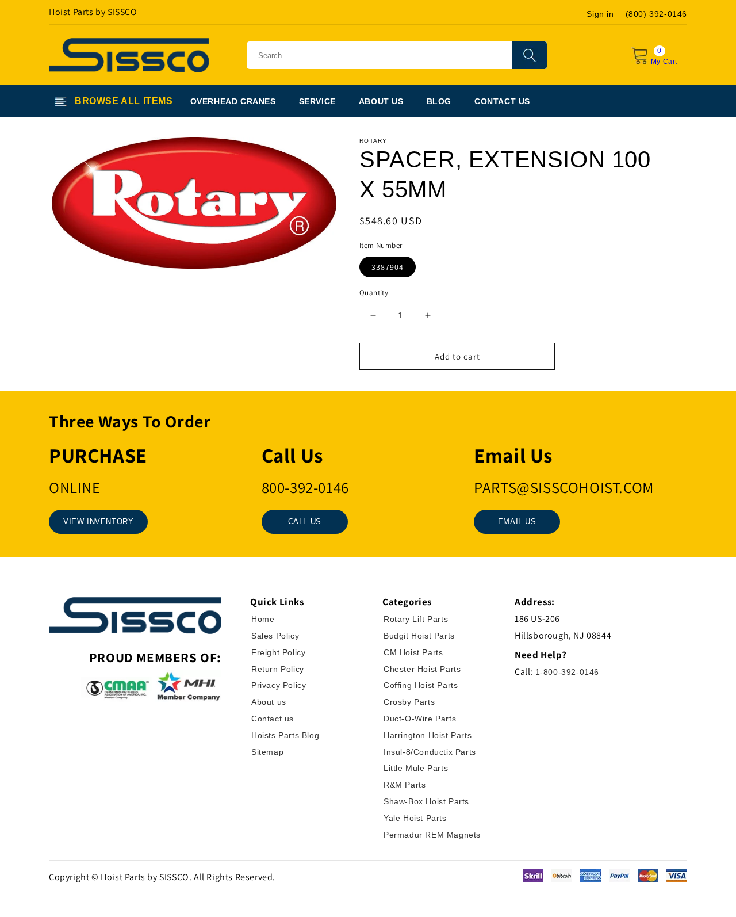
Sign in (600, 13)
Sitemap (267, 751)
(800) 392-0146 (656, 13)
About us (268, 701)
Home (262, 619)
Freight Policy (278, 652)
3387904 (387, 267)
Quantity (373, 292)
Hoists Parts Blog (285, 735)
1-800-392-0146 (567, 672)
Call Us (304, 521)
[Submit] (529, 55)
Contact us (272, 718)
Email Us (517, 521)
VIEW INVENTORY (98, 521)
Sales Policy (275, 635)
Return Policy (277, 669)
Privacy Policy (278, 685)
